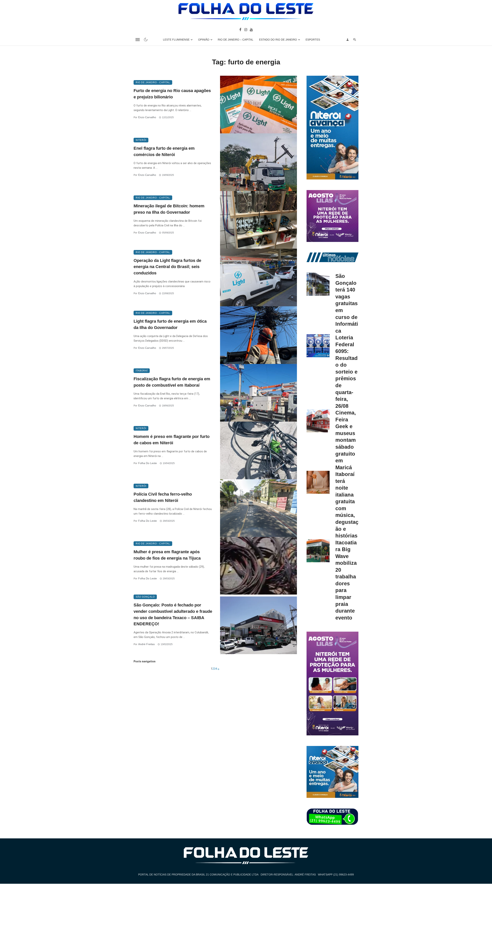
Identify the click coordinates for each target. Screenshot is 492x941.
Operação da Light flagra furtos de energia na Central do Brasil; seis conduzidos (167, 267)
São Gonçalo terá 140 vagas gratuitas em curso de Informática (346, 303)
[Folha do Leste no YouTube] (251, 29)
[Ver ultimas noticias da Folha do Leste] (332, 257)
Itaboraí (142, 370)
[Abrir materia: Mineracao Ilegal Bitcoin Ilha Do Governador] (258, 220)
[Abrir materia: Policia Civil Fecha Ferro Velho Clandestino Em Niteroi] (258, 508)
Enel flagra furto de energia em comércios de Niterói (164, 151)
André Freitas (146, 644)
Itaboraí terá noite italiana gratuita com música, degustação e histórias (346, 505)
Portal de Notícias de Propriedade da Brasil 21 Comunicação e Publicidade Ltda (198, 874)
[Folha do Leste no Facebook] (240, 29)
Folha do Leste (147, 463)
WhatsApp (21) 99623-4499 (336, 874)
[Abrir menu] (138, 39)
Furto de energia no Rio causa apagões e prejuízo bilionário (172, 93)
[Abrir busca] (354, 39)
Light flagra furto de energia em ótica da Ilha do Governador (170, 324)
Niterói (141, 140)
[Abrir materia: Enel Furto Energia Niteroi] (258, 162)
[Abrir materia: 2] (218, 668)
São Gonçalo (145, 596)
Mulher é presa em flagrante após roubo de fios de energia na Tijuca (167, 555)
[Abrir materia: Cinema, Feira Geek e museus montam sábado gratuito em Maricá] (318, 420)
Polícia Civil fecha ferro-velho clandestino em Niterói (163, 497)
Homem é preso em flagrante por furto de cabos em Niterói (171, 439)
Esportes (313, 39)
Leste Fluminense (176, 39)
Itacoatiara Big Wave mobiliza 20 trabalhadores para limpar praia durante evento (346, 580)
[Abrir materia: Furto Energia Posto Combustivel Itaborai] (258, 393)
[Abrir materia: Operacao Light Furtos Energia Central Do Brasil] (258, 277)
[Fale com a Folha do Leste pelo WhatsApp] (332, 816)
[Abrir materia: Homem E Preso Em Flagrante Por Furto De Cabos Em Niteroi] (258, 450)
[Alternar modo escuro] (146, 39)
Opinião (203, 39)
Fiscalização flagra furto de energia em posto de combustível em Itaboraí (172, 382)
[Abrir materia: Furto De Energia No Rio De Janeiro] (258, 104)
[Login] (347, 39)
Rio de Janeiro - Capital (153, 82)
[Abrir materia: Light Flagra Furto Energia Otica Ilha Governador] (258, 335)
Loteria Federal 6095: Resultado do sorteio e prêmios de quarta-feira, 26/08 (346, 372)
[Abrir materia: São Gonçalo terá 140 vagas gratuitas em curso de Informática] (318, 284)
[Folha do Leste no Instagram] (245, 29)
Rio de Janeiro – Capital (235, 39)
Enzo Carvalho (147, 117)
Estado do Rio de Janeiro (278, 39)
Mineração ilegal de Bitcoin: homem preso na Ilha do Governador (169, 209)
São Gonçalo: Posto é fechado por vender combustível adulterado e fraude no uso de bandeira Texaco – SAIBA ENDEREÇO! (173, 614)
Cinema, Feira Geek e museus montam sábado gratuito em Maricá (345, 440)
